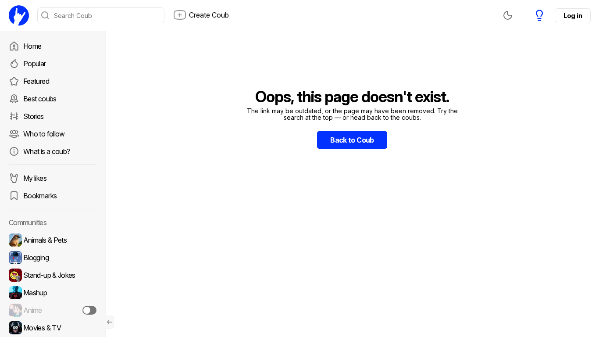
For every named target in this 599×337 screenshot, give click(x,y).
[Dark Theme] (508, 15)
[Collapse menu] (110, 322)
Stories (33, 116)
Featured (36, 81)
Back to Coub (352, 140)
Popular (34, 63)
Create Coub (209, 15)
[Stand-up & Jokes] (52, 275)
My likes (34, 178)
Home (32, 46)
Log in (572, 15)
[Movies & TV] (52, 328)
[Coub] (19, 15)
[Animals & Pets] (52, 240)
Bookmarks (40, 195)
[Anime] (52, 310)
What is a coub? (46, 151)
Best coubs (40, 98)
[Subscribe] (89, 310)
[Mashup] (52, 292)
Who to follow (44, 133)
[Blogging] (52, 257)
